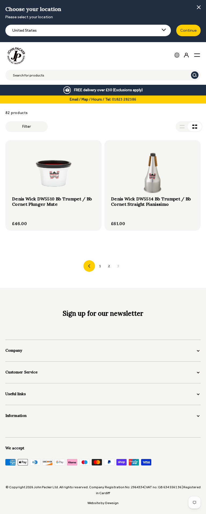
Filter (26, 126)
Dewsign (112, 503)
